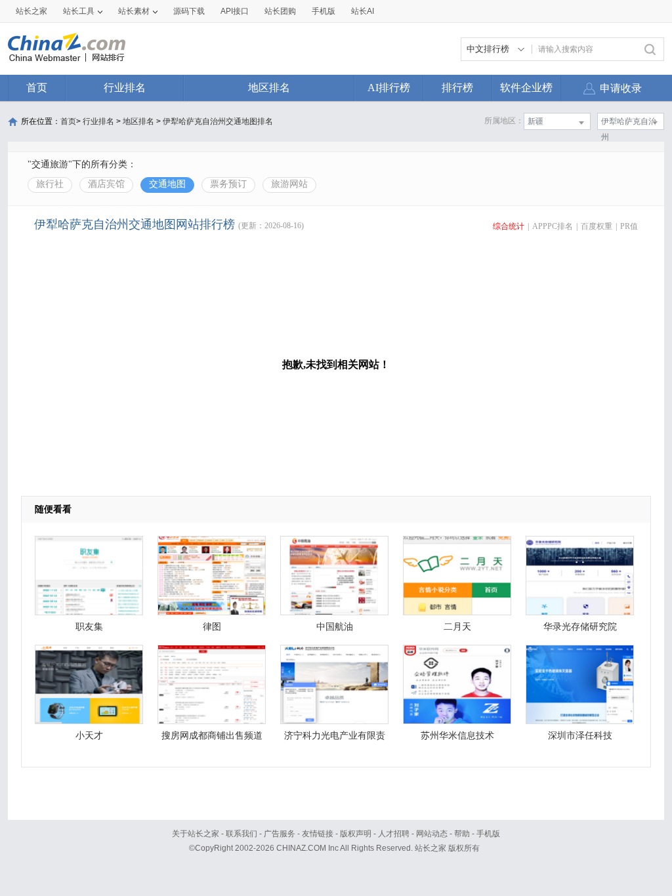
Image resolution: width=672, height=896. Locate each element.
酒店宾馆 (106, 184)
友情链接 (317, 833)
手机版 (488, 833)
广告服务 (279, 833)
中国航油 (334, 627)
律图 (212, 627)
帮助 (462, 833)
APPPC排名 (552, 226)
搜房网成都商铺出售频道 (211, 736)
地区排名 (269, 87)
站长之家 (31, 11)
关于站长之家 (195, 833)
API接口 (234, 11)
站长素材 (134, 11)
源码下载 (189, 11)
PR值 (629, 226)
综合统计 (508, 226)
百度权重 (596, 226)
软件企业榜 (526, 87)
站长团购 (280, 11)
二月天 (457, 627)
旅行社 (50, 184)
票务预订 (228, 184)
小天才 (89, 736)
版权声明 (355, 833)
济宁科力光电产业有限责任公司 (334, 739)
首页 (36, 87)
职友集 (89, 627)
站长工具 (78, 11)
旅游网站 (289, 184)
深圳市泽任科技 (580, 736)
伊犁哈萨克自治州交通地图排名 (218, 121)
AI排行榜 (389, 87)
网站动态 (432, 833)
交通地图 (167, 184)
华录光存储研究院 (580, 627)
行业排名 (125, 87)
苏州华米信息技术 (457, 736)
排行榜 (457, 87)
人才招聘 (394, 833)
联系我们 (241, 833)
